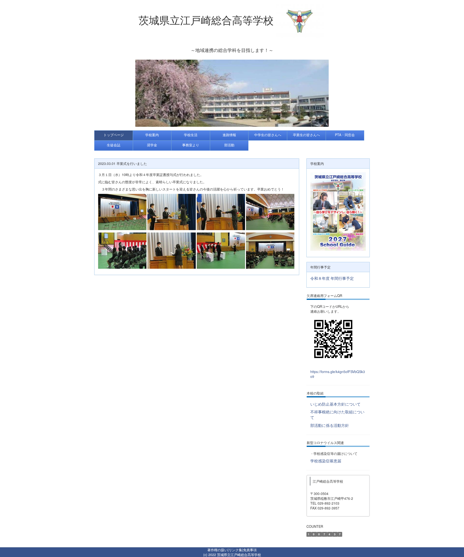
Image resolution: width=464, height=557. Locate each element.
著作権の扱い (217, 549)
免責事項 (250, 549)
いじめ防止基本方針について (335, 404)
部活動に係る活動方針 (329, 425)
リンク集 (235, 549)
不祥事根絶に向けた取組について (337, 414)
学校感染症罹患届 (325, 461)
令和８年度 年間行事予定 (332, 278)
